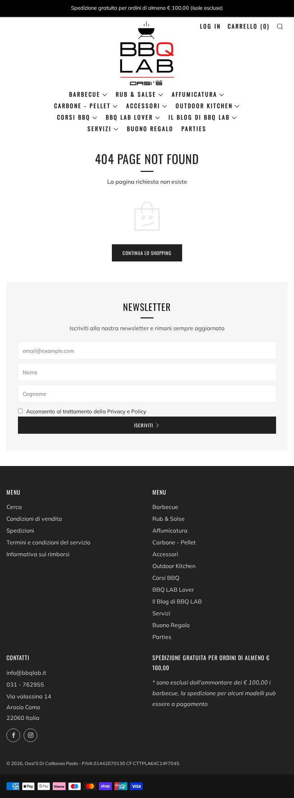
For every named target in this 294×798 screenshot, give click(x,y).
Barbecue (84, 94)
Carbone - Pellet (82, 105)
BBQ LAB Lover (129, 117)
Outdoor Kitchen (204, 105)
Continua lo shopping (147, 252)
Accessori (143, 105)
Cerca (14, 506)
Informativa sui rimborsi (38, 554)
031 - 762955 (25, 684)
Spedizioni (20, 530)
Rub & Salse (136, 94)
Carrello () (249, 26)
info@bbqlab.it (26, 672)
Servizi (99, 128)
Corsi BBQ (73, 117)
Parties (194, 128)
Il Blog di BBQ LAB (199, 117)
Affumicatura (194, 94)
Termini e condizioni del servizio (48, 542)
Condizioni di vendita (34, 518)
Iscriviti (143, 425)
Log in (210, 26)
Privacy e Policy (126, 411)
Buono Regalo (150, 128)
